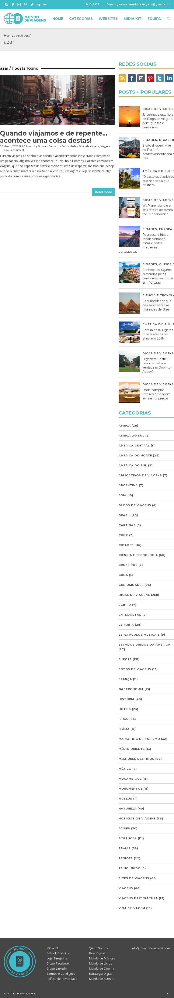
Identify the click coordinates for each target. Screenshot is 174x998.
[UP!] (168, 993)
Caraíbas (127, 525)
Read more (103, 192)
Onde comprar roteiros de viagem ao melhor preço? (156, 394)
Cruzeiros (128, 565)
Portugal (128, 838)
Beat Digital (97, 953)
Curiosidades (70, 146)
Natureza (128, 808)
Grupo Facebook (57, 963)
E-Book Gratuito (57, 953)
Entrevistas (130, 614)
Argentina (128, 485)
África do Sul (131, 435)
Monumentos (131, 788)
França (125, 679)
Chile (123, 535)
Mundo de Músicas (102, 958)
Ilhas (123, 719)
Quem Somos (98, 948)
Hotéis (125, 709)
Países (124, 828)
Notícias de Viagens (137, 818)
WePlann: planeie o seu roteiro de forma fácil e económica (157, 210)
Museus (125, 798)
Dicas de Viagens (89, 146)
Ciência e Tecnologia (138, 555)
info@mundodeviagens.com (151, 948)
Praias (125, 848)
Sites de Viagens (134, 878)
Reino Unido (129, 868)
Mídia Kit (52, 948)
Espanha (126, 624)
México (125, 768)
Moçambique (130, 778)
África (125, 425)
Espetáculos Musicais (139, 634)
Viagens (105, 146)
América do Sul (156, 171)
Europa (165, 229)
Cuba (123, 575)
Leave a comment (13, 150)
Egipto (125, 604)
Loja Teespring (56, 958)
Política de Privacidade (61, 979)
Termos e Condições (60, 974)
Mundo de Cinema (101, 968)
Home (8, 35)
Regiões (126, 858)
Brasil (124, 515)
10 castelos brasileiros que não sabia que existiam (158, 181)
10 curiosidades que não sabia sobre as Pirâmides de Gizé (156, 305)
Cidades (149, 139)
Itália (124, 728)
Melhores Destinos (136, 758)
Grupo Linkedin (56, 968)
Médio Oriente (132, 748)
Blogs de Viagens (135, 505)
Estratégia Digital (100, 974)
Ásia (122, 495)
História (127, 699)
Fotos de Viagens (135, 669)
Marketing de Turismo (139, 738)
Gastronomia (131, 689)
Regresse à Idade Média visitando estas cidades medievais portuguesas (143, 243)
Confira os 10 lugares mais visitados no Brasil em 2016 (157, 334)
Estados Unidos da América (144, 644)
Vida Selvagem (132, 908)
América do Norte (135, 455)
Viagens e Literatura (138, 898)
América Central (134, 445)
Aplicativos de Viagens (140, 475)
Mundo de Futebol (101, 979)
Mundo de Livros (100, 963)
